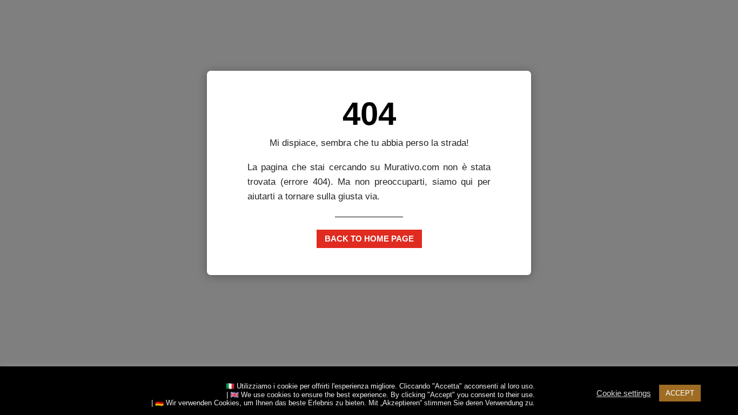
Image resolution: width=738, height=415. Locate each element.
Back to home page (369, 238)
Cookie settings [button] (623, 393)
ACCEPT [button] (680, 393)
